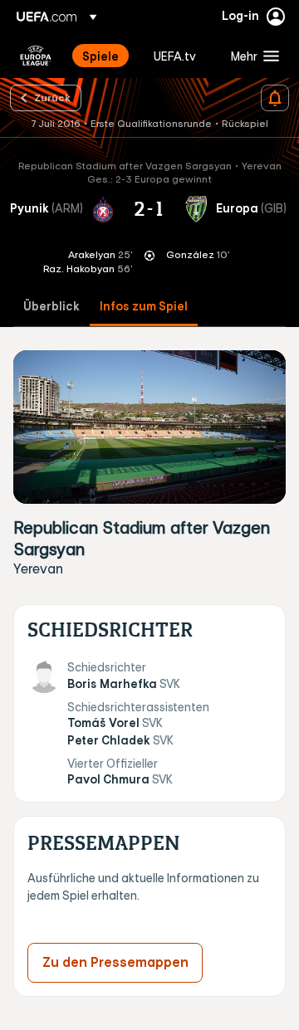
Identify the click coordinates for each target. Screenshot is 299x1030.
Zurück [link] (52, 97)
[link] (100, 55)
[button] (251, 55)
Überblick (51, 306)
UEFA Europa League (35, 56)
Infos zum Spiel (144, 306)
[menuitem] (103, 55)
